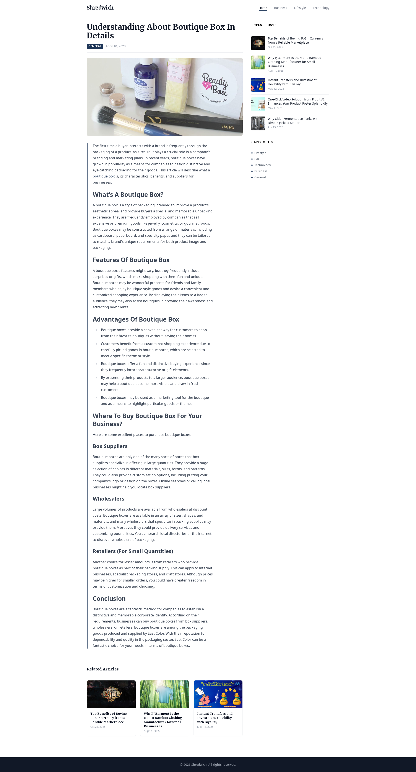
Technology (321, 8)
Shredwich (100, 7)
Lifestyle (300, 8)
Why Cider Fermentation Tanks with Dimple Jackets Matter (293, 121)
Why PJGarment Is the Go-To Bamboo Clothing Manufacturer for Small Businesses (163, 720)
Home (263, 8)
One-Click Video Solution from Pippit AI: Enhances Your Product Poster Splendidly (298, 101)
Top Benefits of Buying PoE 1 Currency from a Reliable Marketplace (108, 718)
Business (280, 8)
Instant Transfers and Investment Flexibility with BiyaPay (214, 718)
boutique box (104, 176)
